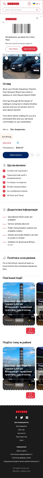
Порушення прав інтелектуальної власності (21, 461)
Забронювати (16, 155)
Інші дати (7, 143)
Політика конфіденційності (21, 454)
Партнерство (21, 437)
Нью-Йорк (13, 49)
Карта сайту (22, 451)
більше (30, 332)
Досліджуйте (21, 426)
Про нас (21, 430)
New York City (29, 49)
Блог (21, 440)
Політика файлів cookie (21, 458)
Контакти (21, 433)
